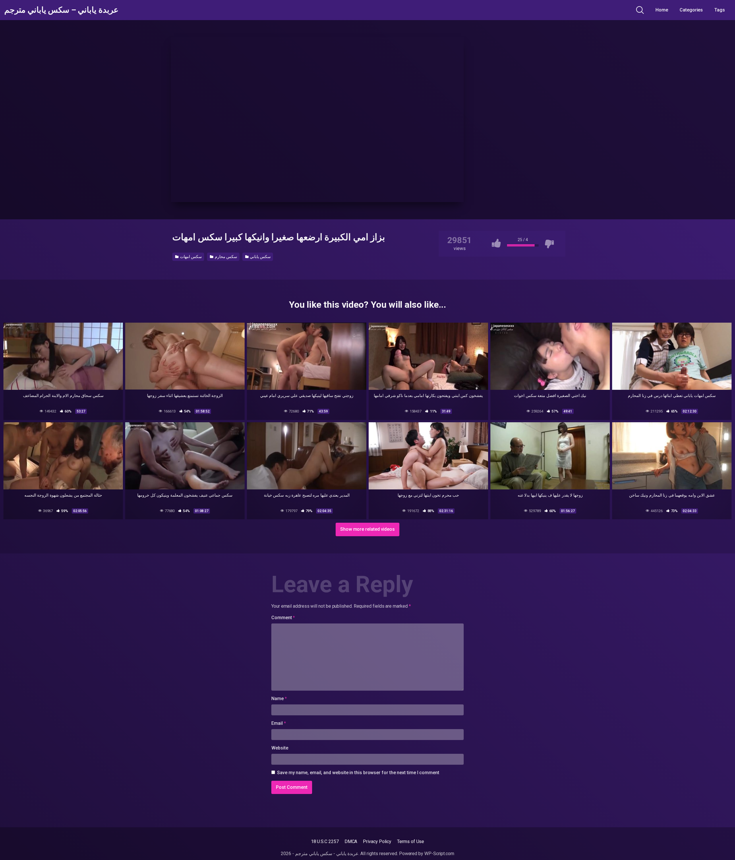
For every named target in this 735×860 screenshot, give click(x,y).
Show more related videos (367, 529)
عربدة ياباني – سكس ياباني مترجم (61, 10)
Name (279, 698)
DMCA (351, 841)
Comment (283, 617)
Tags (719, 10)
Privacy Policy (377, 841)
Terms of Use (410, 841)
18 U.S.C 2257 (325, 841)
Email (278, 723)
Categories (691, 10)
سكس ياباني (260, 256)
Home (661, 10)
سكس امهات (190, 256)
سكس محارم (225, 256)
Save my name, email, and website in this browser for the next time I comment (358, 772)
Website (279, 748)
